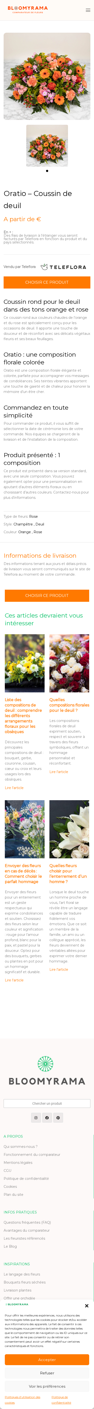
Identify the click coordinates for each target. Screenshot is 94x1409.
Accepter (47, 1359)
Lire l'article (14, 788)
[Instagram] (36, 1118)
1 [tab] (47, 171)
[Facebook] (47, 1118)
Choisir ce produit (47, 282)
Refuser (47, 1373)
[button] (86, 1305)
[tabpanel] (47, 143)
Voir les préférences (47, 1386)
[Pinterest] (58, 1118)
